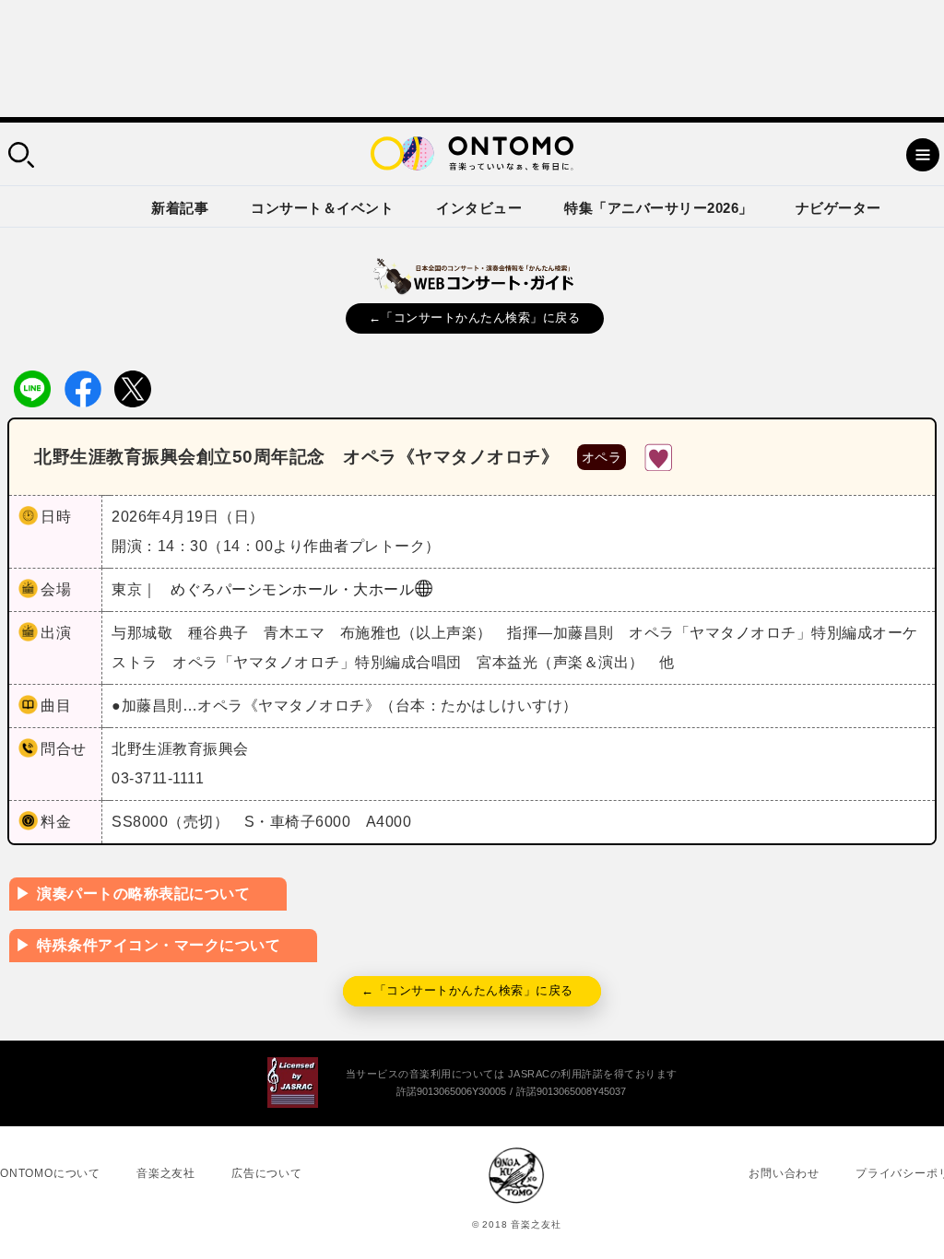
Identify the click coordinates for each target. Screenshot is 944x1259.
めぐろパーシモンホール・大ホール (292, 589)
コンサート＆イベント (322, 208)
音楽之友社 (165, 1173)
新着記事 (179, 208)
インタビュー (479, 208)
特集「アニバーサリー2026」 (658, 208)
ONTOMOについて (50, 1173)
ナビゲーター (838, 208)
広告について (266, 1173)
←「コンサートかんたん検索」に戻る (475, 317)
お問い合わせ (784, 1173)
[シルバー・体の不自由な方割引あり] (658, 456)
